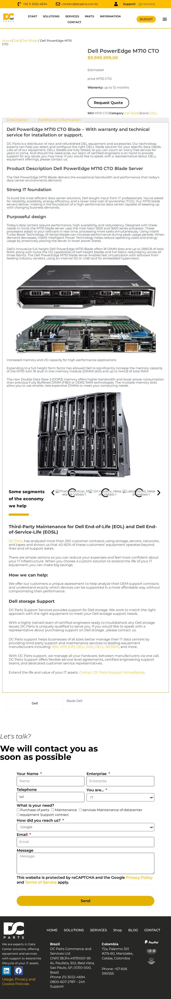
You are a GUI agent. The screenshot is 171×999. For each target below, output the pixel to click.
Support (129, 4)
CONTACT (74, 22)
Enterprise (97, 773)
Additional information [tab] (59, 120)
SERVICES (72, 16)
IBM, (55, 647)
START (32, 16)
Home (6, 41)
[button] (164, 19)
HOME (52, 930)
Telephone (27, 789)
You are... (96, 790)
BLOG (133, 930)
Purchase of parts (34, 810)
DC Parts (16, 541)
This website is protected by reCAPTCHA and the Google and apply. (84, 880)
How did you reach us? (39, 820)
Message (25, 850)
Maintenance (66, 810)
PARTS (89, 16)
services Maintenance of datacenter (112, 810)
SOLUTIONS (51, 16)
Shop (117, 930)
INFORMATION (110, 16)
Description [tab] (17, 120)
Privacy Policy (139, 877)
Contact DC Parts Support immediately (111, 672)
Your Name (28, 773)
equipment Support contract (44, 815)
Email (23, 834)
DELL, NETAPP (107, 647)
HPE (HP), (68, 647)
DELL (153, 113)
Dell (17, 41)
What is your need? (35, 805)
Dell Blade (29, 41)
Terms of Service (41, 882)
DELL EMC (85, 647)
